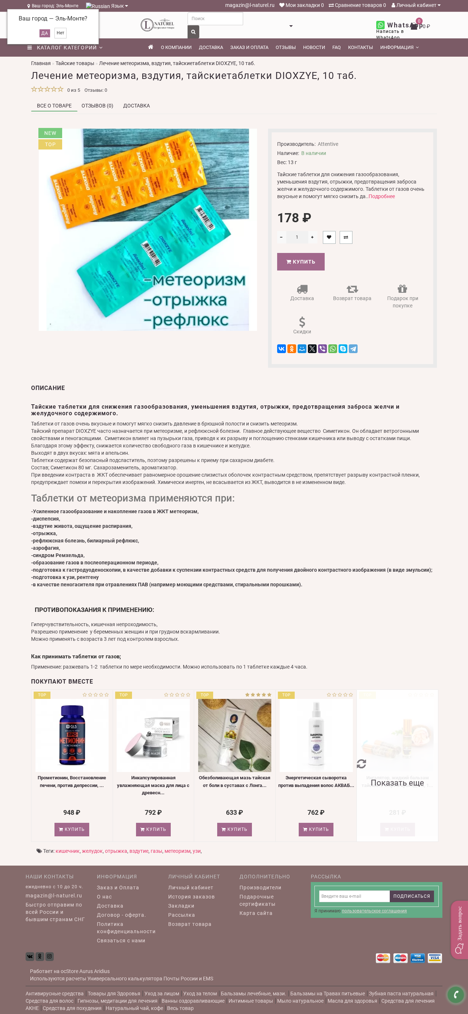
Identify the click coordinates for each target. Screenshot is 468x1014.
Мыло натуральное (300, 1001)
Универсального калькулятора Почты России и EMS (150, 978)
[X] (312, 348)
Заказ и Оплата (118, 887)
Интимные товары (251, 1001)
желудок (92, 851)
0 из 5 (72, 90)
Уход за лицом (161, 993)
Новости (314, 47)
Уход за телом (200, 993)
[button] (459, 930)
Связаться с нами (121, 940)
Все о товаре (54, 106)
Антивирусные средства (55, 993)
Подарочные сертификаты (257, 900)
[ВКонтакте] (281, 348)
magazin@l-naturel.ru (249, 5)
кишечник (68, 851)
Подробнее (382, 196)
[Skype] (343, 348)
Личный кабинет (416, 5)
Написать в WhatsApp (390, 34)
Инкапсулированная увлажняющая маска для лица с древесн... (153, 785)
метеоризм (177, 851)
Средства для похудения (72, 1008)
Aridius (102, 971)
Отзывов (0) (97, 106)
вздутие (138, 851)
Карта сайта (256, 913)
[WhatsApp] (332, 348)
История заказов (191, 897)
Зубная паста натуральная (401, 993)
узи (197, 851)
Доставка (211, 47)
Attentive (328, 144)
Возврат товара (352, 298)
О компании (176, 47)
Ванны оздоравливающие (193, 1001)
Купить (303, 262)
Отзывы (286, 47)
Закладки (181, 906)
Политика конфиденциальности (126, 927)
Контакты (360, 47)
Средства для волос (49, 1001)
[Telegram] (353, 348)
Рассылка (181, 915)
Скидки (302, 331)
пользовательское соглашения (374, 910)
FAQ (336, 47)
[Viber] (322, 348)
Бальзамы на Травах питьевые (327, 993)
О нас (104, 897)
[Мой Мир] (302, 348)
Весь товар (180, 1008)
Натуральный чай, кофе (134, 1008)
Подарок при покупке (402, 302)
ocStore (69, 971)
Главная (41, 63)
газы (156, 851)
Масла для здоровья (352, 1001)
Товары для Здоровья (114, 993)
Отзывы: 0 (95, 90)
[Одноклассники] (291, 348)
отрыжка (116, 851)
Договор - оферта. (121, 915)
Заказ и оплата (249, 47)
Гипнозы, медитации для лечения (118, 1001)
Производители (260, 887)
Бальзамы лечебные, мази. (253, 993)
